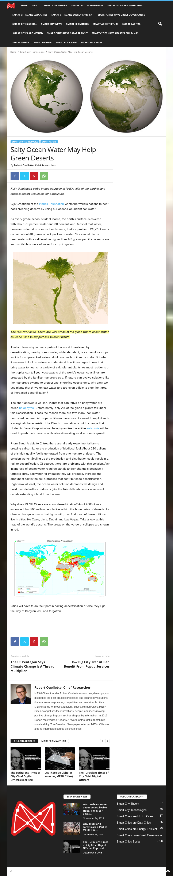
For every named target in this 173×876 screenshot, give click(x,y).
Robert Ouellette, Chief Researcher (34, 165)
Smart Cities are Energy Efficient (72, 14)
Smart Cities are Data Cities (29, 14)
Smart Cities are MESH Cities (124, 5)
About (36, 5)
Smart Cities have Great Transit (67, 33)
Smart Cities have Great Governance (121, 14)
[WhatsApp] (44, 176)
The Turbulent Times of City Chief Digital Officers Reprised (25, 776)
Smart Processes (91, 42)
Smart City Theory (55, 5)
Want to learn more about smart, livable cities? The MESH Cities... (95, 809)
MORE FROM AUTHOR (53, 741)
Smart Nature (42, 42)
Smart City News (51, 23)
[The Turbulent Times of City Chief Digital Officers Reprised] (26, 758)
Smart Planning (66, 42)
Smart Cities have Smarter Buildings (115, 33)
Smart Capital (131, 23)
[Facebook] (15, 176)
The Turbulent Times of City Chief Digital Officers (94, 776)
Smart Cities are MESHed (27, 33)
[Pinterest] (34, 176)
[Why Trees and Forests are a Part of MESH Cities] (72, 828)
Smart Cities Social (24, 23)
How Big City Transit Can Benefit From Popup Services (86, 664)
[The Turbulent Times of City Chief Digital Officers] (94, 758)
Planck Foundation (51, 203)
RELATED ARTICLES (24, 741)
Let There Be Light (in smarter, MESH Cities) (59, 774)
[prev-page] (102, 741)
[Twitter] (24, 176)
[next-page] (107, 741)
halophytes (26, 407)
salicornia (93, 428)
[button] (160, 24)
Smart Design (21, 42)
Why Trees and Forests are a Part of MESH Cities (95, 827)
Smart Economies (77, 23)
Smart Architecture (105, 23)
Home (23, 5)
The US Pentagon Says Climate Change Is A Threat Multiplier (32, 666)
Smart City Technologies (87, 5)
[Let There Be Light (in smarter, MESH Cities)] (60, 758)
